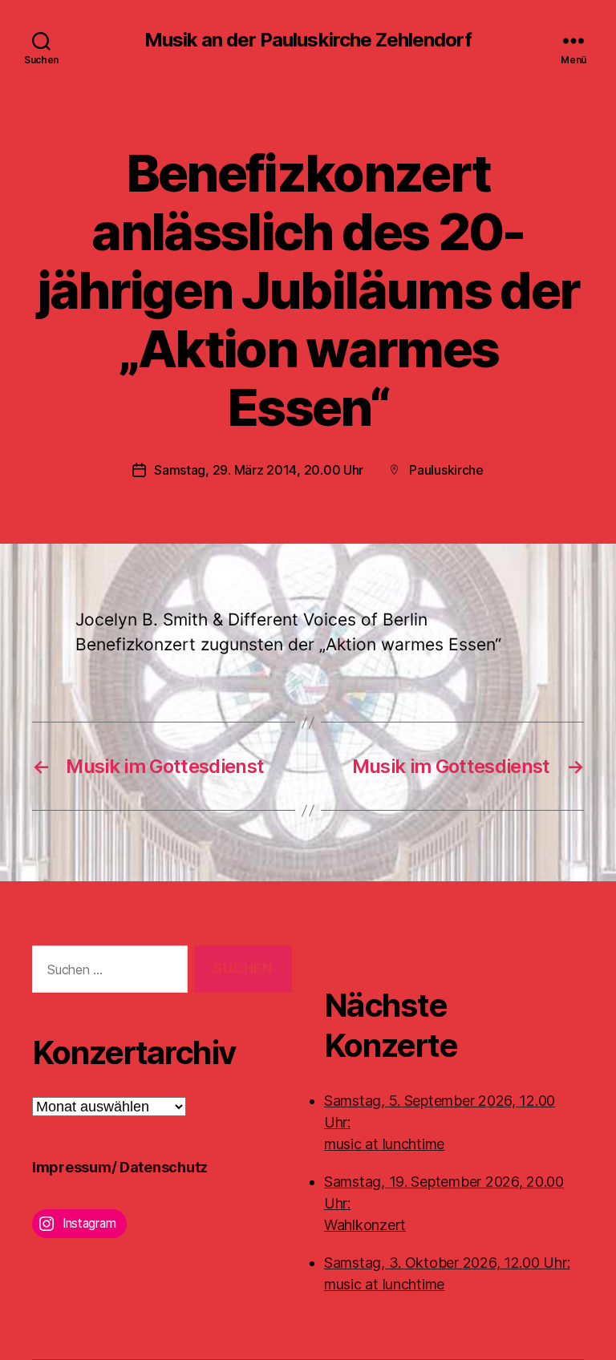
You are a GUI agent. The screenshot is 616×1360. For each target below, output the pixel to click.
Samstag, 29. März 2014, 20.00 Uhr (258, 470)
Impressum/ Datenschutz (120, 1167)
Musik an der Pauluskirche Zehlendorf (307, 40)
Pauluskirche (446, 470)
